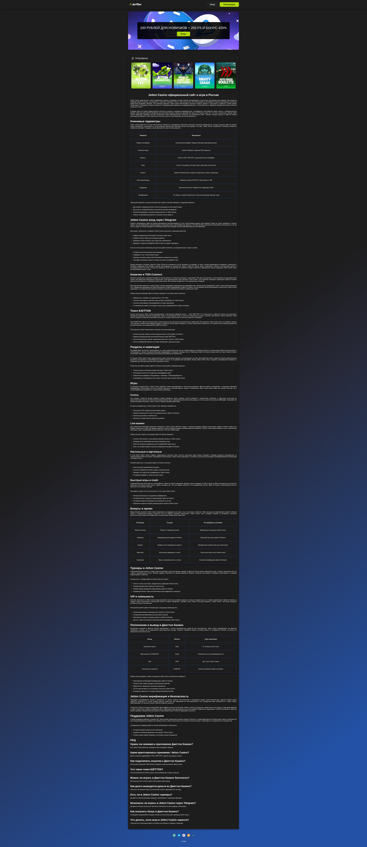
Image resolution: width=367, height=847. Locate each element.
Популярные (141, 58)
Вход (212, 4)
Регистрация (229, 4)
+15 (193, 835)
